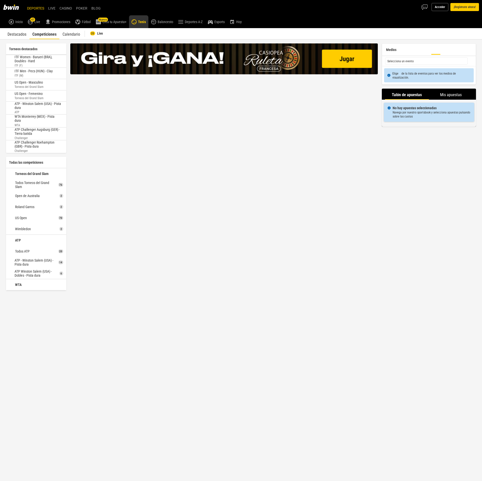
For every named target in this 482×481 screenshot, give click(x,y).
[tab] (17, 33)
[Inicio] (14, 7)
